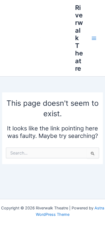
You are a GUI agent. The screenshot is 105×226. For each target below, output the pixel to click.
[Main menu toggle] (94, 38)
